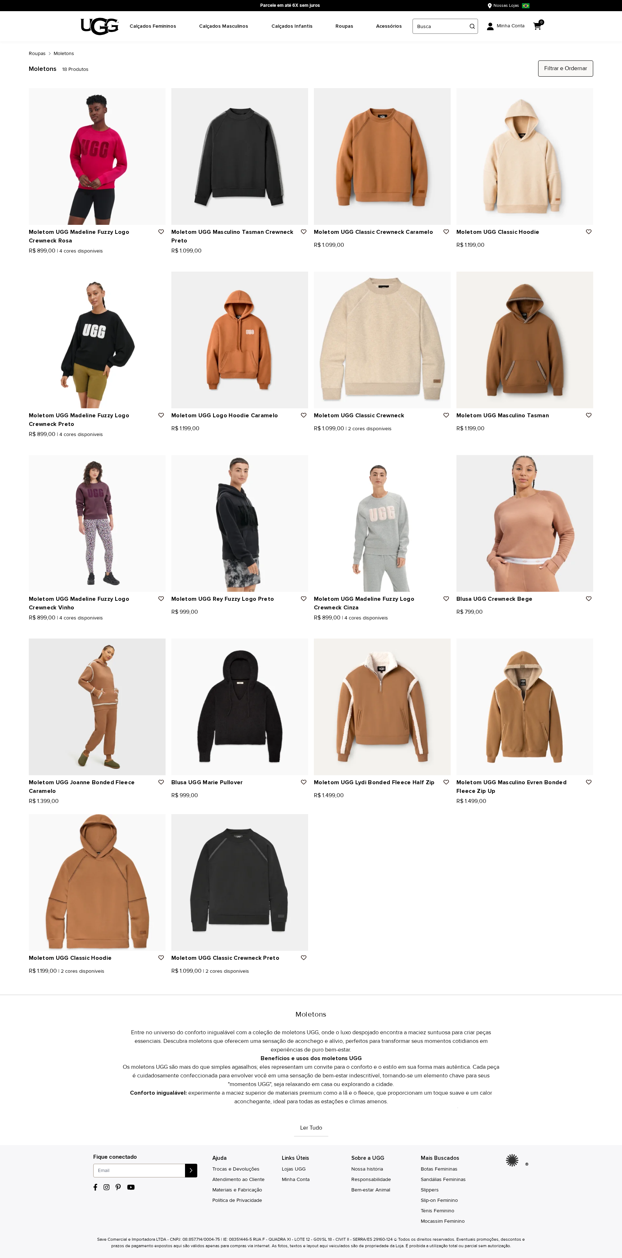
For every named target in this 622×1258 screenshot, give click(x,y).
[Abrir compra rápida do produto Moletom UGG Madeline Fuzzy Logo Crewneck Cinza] (442, 463)
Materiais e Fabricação (237, 1190)
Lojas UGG (294, 1169)
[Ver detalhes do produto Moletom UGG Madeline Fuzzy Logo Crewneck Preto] (97, 340)
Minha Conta (296, 1179)
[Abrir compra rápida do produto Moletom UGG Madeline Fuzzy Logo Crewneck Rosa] (157, 96)
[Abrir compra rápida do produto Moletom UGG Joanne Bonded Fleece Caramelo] (157, 646)
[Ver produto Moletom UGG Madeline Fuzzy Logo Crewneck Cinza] (47, 260)
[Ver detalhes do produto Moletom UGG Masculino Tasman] (524, 340)
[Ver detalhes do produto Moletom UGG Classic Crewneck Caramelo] (382, 156)
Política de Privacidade (237, 1200)
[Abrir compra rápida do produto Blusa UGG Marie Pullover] (300, 646)
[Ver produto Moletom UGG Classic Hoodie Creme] (39, 980)
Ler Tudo (311, 1127)
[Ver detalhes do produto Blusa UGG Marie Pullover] (239, 707)
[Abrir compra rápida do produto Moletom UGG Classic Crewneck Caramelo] (442, 96)
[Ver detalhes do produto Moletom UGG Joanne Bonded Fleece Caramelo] (97, 707)
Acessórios (389, 26)
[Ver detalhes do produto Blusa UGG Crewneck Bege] (524, 523)
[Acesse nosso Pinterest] (118, 1187)
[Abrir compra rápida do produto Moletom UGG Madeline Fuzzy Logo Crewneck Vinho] (157, 463)
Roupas (344, 26)
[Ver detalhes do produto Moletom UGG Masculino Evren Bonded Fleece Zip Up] (524, 707)
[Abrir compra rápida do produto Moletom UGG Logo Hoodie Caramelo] (300, 279)
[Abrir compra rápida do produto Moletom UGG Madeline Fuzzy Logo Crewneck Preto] (157, 279)
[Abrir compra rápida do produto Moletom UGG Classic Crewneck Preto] (300, 822)
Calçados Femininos (153, 26)
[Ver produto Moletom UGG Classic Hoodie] (31, 980)
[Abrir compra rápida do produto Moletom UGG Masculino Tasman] (585, 279)
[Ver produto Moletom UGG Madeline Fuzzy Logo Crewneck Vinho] (55, 260)
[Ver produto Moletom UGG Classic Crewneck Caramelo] (324, 438)
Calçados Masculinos (223, 26)
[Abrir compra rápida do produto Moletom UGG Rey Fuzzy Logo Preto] (300, 463)
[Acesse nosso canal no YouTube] (131, 1187)
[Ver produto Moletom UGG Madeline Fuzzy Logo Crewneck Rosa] (31, 260)
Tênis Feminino (437, 1211)
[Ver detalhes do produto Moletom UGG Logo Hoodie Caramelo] (239, 340)
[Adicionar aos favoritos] (161, 232)
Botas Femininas (439, 1169)
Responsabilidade (371, 1179)
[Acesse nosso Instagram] (106, 1187)
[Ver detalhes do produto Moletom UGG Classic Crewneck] (382, 340)
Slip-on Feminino (439, 1200)
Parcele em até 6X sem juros (290, 5)
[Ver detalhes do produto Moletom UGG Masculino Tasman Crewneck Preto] (239, 156)
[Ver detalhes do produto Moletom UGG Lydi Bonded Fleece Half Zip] (382, 707)
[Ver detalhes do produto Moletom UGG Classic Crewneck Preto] (239, 882)
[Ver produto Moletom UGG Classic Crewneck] (316, 438)
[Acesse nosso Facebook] (95, 1187)
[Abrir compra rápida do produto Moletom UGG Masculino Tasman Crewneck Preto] (300, 96)
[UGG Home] (100, 26)
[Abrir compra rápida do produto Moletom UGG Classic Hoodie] (585, 96)
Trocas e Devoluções (236, 1169)
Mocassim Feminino (443, 1221)
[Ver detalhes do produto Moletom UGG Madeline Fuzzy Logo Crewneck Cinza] (382, 523)
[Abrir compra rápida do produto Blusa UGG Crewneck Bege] (585, 463)
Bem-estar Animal (370, 1190)
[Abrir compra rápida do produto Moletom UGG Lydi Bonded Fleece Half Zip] (442, 646)
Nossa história (367, 1169)
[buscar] (472, 26)
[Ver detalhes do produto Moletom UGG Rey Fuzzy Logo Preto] (239, 523)
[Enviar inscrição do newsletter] (191, 1170)
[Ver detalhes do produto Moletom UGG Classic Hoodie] (524, 156)
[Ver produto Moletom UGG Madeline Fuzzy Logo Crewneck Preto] (39, 260)
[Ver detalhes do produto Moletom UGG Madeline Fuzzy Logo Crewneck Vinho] (97, 523)
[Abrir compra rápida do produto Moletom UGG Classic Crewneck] (442, 279)
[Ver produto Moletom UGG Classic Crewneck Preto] (173, 980)
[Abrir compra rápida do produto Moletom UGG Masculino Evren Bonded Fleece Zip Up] (585, 646)
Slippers (430, 1190)
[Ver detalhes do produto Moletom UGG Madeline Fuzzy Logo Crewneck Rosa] (97, 156)
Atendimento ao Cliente (238, 1179)
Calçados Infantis (291, 26)
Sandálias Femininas (443, 1179)
